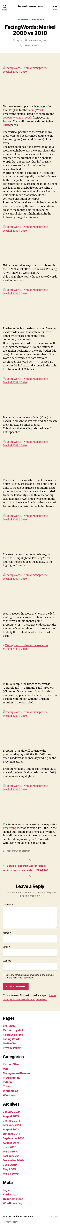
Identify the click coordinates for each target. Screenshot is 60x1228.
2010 (6, 125)
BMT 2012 (9, 1025)
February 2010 (12, 1155)
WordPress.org (12, 1203)
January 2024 (12, 1111)
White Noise (10, 1090)
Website (7, 960)
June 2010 (9, 1147)
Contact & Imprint (14, 1034)
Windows (9, 1095)
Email (6, 947)
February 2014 (12, 1125)
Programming (11, 1077)
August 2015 (11, 1116)
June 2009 (10, 1164)
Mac (5, 1068)
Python (7, 1082)
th (21, 40)
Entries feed (10, 1194)
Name (7, 933)
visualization (23, 850)
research (11, 850)
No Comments (32, 45)
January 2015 (11, 1120)
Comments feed (13, 1198)
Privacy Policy (12, 1047)
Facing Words (11, 1039)
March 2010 (10, 1151)
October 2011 (11, 1133)
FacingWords (36, 110)
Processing (9, 828)
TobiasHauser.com (30, 6)
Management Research (30, 19)
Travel (7, 1086)
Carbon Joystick (13, 1030)
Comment (9, 904)
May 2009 (9, 1169)
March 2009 (10, 1173)
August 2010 (11, 1142)
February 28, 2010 (38, 40)
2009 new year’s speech (17, 117)
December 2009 (13, 1160)
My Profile (9, 1043)
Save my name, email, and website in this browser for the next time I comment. (30, 976)
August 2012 (11, 1129)
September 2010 (13, 1138)
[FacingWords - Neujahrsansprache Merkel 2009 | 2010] (30, 82)
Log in (6, 1190)
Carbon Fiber (11, 1064)
